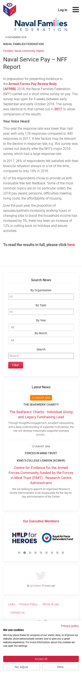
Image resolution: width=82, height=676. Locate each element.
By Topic (41, 305)
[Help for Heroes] (24, 537)
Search (41, 349)
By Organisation (41, 290)
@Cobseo (35, 585)
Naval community (25, 50)
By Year (41, 320)
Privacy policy (70, 626)
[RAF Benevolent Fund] (57, 537)
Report (40, 50)
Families (8, 50)
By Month (41, 333)
